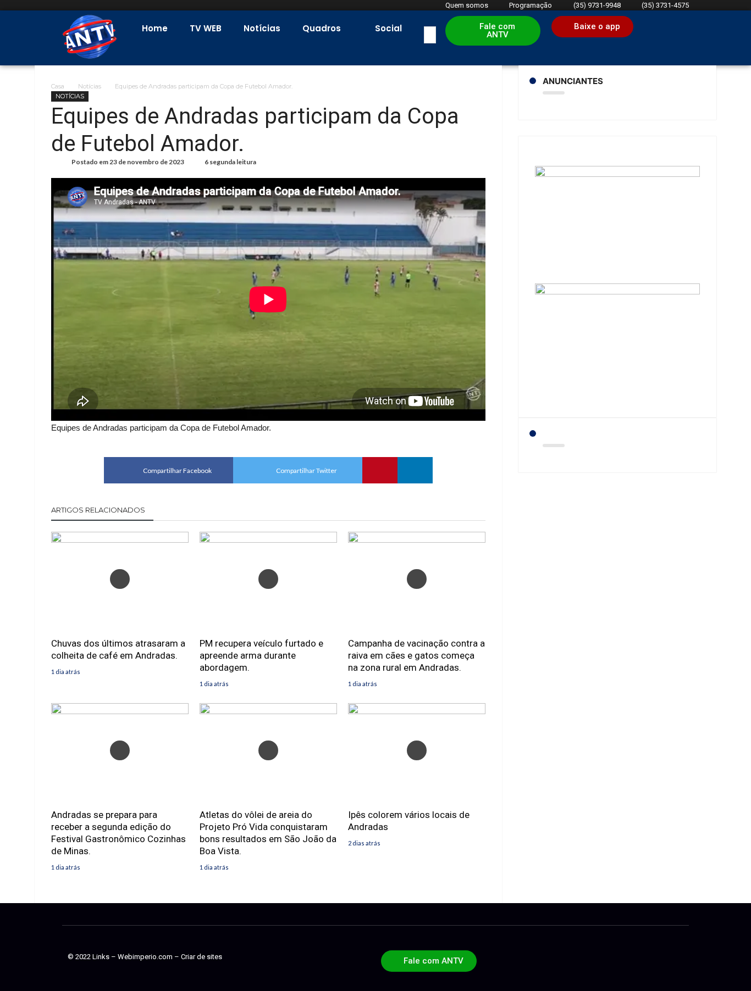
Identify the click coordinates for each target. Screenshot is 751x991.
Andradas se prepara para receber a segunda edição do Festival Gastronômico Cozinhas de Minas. (118, 832)
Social (388, 28)
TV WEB (206, 28)
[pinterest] (379, 470)
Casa (57, 86)
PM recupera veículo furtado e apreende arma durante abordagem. (261, 655)
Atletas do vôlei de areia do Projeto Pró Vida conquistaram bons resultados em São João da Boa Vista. (268, 832)
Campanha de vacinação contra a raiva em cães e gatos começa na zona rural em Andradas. (416, 655)
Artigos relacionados (98, 509)
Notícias (262, 28)
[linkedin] (415, 470)
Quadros (321, 28)
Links (100, 957)
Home (155, 28)
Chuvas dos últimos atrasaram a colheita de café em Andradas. (118, 649)
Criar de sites (201, 957)
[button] (492, 31)
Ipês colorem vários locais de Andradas (409, 820)
